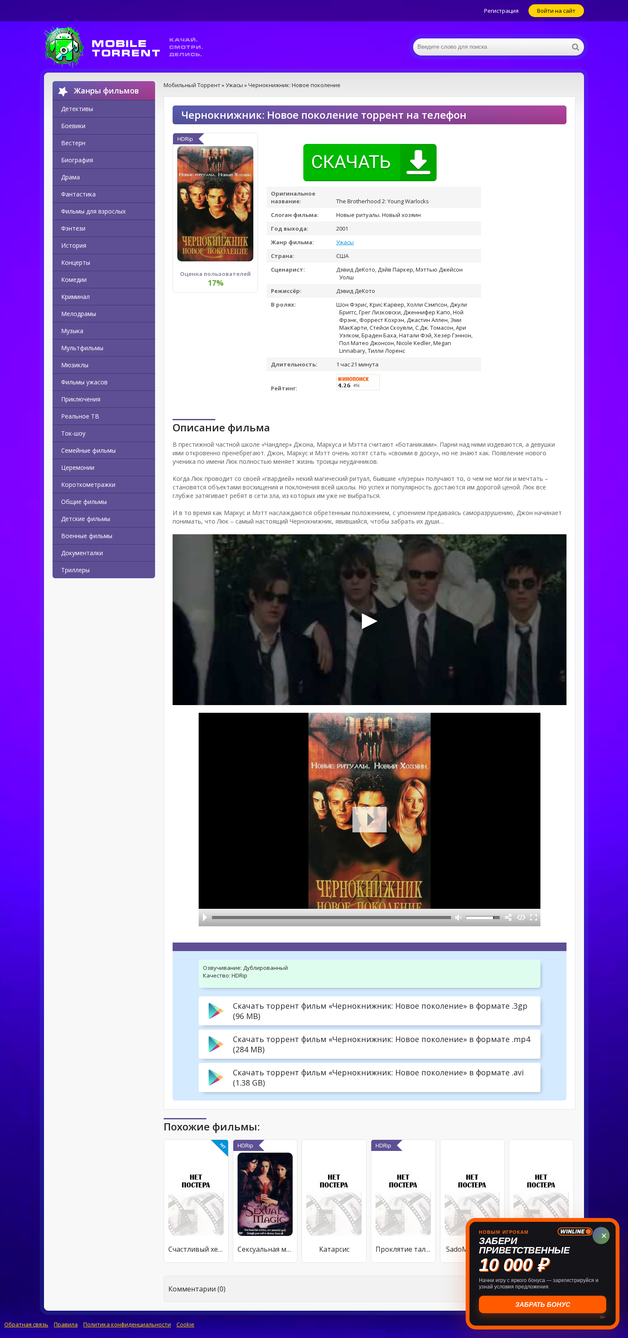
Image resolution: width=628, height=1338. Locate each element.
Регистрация (501, 11)
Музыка (72, 331)
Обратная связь (26, 1324)
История (73, 245)
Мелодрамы (78, 314)
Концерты (75, 262)
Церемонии (77, 467)
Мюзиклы (74, 365)
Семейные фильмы (88, 450)
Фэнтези (73, 228)
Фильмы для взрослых (93, 211)
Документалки (82, 553)
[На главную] (129, 47)
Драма (70, 177)
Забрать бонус (542, 1304)
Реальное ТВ (80, 416)
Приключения (80, 399)
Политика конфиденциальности (127, 1324)
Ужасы (345, 242)
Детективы (77, 109)
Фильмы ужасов (84, 382)
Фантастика (78, 194)
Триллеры (75, 570)
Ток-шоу (73, 433)
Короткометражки (88, 484)
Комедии (74, 279)
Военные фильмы (86, 536)
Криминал (75, 297)
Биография (77, 160)
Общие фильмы (84, 502)
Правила (66, 1324)
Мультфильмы (82, 348)
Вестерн (73, 143)
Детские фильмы (85, 519)
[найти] (575, 47)
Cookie (185, 1324)
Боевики (73, 126)
